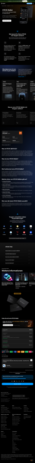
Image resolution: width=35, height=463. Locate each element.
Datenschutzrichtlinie (15, 398)
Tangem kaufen (29, 3)
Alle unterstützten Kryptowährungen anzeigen (16, 238)
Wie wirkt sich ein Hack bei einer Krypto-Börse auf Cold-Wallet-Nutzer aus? (21, 283)
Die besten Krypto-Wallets (5, 410)
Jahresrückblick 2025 (15, 449)
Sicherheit (14, 434)
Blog (13, 441)
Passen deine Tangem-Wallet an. (17, 440)
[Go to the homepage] (3, 3)
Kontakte (13, 452)
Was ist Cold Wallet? (4, 409)
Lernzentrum (14, 444)
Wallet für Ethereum (4, 417)
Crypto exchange (18, 286)
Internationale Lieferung (16, 435)
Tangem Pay (26, 407)
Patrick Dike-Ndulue (4, 281)
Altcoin (2, 434)
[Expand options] (31, 460)
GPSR (24, 418)
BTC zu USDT (3, 426)
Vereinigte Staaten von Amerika (21, 372)
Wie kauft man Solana (15, 419)
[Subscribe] (23, 395)
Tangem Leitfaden (15, 448)
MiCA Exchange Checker (16, 407)
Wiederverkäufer (15, 436)
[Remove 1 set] (3, 356)
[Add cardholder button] (31, 360)
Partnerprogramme (15, 438)
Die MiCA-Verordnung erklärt (17, 408)
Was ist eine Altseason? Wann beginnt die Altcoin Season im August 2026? (7, 283)
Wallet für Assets (3, 422)
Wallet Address (3, 435)
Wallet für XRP (3, 419)
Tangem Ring (26, 409)
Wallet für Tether (3, 421)
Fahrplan (13, 445)
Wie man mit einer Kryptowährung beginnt (5, 407)
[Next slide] (32, 351)
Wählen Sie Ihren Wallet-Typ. (7, 325)
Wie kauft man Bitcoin (15, 416)
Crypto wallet (23, 286)
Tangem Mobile (26, 408)
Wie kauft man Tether (15, 423)
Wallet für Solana (4, 418)
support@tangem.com (4, 396)
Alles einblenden (15, 424)
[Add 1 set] (7, 356)
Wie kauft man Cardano (16, 420)
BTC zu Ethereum (4, 427)
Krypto (30, 285)
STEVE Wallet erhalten (7, 20)
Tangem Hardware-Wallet (28, 411)
